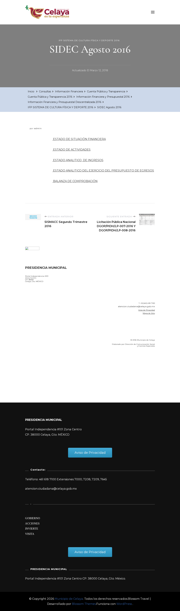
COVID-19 (32, 370)
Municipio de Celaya (69, 598)
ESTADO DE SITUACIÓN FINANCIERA (79, 139)
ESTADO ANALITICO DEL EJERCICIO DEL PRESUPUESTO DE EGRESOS (103, 170)
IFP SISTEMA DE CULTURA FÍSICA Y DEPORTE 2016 (89, 40)
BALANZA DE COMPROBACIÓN (75, 181)
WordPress (124, 604)
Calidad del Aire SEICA (44, 360)
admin (38, 128)
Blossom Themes (84, 604)
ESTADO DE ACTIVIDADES (71, 149)
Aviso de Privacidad (146, 310)
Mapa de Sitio (149, 313)
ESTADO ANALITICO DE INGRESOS (77, 160)
